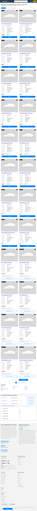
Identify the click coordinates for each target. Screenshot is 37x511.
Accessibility (3, 499)
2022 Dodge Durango (7, 327)
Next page (23, 379)
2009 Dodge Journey (6, 113)
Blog (1, 497)
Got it (8, 508)
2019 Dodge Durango (7, 262)
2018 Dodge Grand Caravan (26, 113)
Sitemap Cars (3, 479)
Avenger (25, 387)
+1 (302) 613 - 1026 (5, 461)
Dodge (6, 3)
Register (2, 489)
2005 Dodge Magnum (25, 53)
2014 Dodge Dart (24, 295)
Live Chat (19, 461)
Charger (14, 388)
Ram (1, 387)
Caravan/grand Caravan (4, 388)
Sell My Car (2, 483)
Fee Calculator (20, 464)
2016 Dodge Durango (7, 173)
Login (2, 490)
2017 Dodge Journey (24, 143)
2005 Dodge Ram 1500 (25, 83)
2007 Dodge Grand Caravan (26, 360)
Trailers (19, 480)
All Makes (2, 480)
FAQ (18, 460)
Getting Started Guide (21, 457)
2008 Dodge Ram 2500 (25, 173)
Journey (2, 386)
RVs (18, 476)
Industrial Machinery (21, 486)
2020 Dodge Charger (25, 262)
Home (1, 3)
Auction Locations (4, 476)
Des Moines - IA (4, 403)
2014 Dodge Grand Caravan (8, 232)
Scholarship (2, 500)
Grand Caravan (15, 386)
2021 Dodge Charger (24, 327)
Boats (19, 482)
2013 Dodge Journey (24, 232)
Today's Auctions (3, 473)
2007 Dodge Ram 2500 (7, 143)
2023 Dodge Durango (7, 23)
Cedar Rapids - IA (4, 400)
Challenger (26, 388)
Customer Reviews (4, 496)
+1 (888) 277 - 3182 (5, 463)
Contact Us (19, 463)
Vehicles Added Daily (4, 451)
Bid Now (9, 66)
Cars (3, 3)
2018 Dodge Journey (6, 360)
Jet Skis (19, 483)
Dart (13, 387)
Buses (19, 479)
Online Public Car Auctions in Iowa (9, 405)
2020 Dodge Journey (6, 202)
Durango (25, 386)
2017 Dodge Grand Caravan (26, 23)
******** (8, 26)
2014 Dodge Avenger (6, 83)
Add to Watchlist (9, 278)
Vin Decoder (3, 482)
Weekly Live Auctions (4, 447)
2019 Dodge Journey (24, 202)
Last (23, 382)
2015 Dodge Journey (6, 53)
